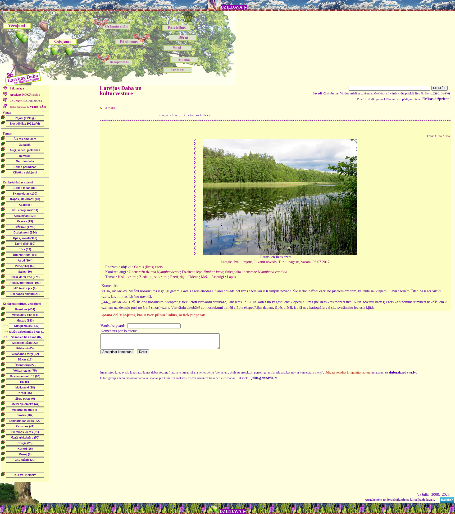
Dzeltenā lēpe (202, 272)
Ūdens (193, 277)
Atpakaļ (111, 108)
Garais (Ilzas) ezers (148, 267)
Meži (205, 277)
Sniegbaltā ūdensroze (256, 272)
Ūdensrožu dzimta (154, 272)
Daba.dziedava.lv (27, 107)
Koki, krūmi (127, 277)
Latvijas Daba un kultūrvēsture (120, 90)
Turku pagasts (288, 262)
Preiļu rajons (243, 262)
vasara (306, 262)
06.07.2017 (321, 262)
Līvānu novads (265, 262)
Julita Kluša (442, 136)
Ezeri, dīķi (178, 277)
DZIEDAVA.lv (234, 7)
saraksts (25, 94)
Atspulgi (217, 277)
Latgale (226, 262)
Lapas (231, 277)
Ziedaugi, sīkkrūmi (153, 277)
